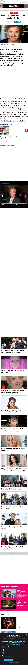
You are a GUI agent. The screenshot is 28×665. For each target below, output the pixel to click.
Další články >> (14, 553)
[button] (14, 644)
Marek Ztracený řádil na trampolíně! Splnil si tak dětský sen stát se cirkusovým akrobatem (13, 430)
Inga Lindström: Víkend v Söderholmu (21, 592)
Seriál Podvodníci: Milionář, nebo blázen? (12, 489)
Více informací (19, 642)
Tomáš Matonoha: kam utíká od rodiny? (9, 204)
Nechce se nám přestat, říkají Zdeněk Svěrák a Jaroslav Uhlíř (13, 508)
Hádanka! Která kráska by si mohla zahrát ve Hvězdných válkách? (13, 371)
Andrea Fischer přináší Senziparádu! (11, 411)
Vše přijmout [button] (8, 659)
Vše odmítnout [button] (18, 659)
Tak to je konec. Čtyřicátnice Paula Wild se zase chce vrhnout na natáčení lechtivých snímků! (13, 470)
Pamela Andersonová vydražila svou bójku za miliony (13, 449)
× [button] (26, 634)
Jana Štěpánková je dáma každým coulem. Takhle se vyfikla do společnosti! (12, 392)
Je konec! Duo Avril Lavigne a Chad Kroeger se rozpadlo (13, 528)
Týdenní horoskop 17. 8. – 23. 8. (21, 625)
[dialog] (14, 649)
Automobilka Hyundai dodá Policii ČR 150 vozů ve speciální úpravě (13, 548)
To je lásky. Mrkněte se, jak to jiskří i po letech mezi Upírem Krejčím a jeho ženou (13, 351)
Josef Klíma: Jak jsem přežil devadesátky (21, 603)
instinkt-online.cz (21, 627)
